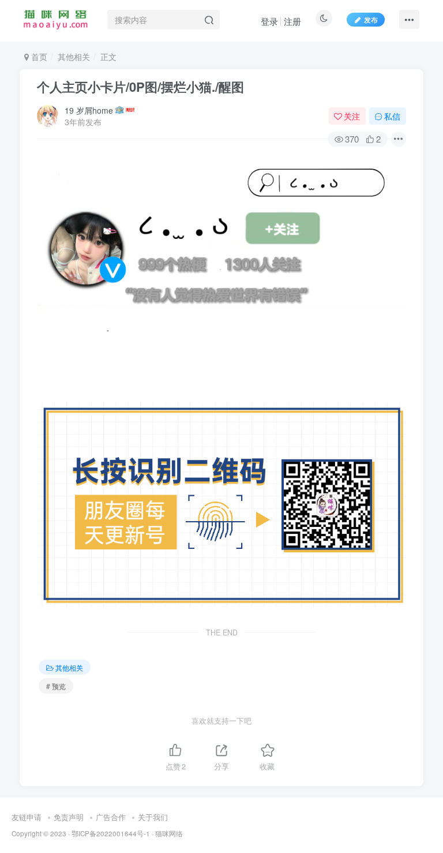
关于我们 (153, 816)
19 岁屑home (89, 110)
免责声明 (69, 816)
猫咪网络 (169, 833)
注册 (292, 21)
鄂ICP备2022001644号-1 (111, 833)
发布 (371, 19)
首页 (38, 56)
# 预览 (56, 686)
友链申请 (27, 816)
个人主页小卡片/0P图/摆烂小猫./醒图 (140, 86)
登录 (269, 21)
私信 (392, 116)
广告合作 (111, 816)
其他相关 (74, 56)
